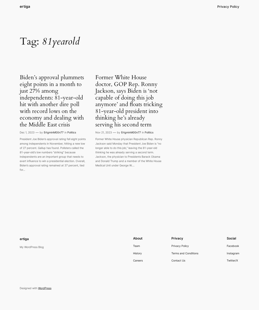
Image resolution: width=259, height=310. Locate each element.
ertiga (25, 6)
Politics (71, 132)
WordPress (44, 288)
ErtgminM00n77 (54, 132)
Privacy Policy (228, 7)
